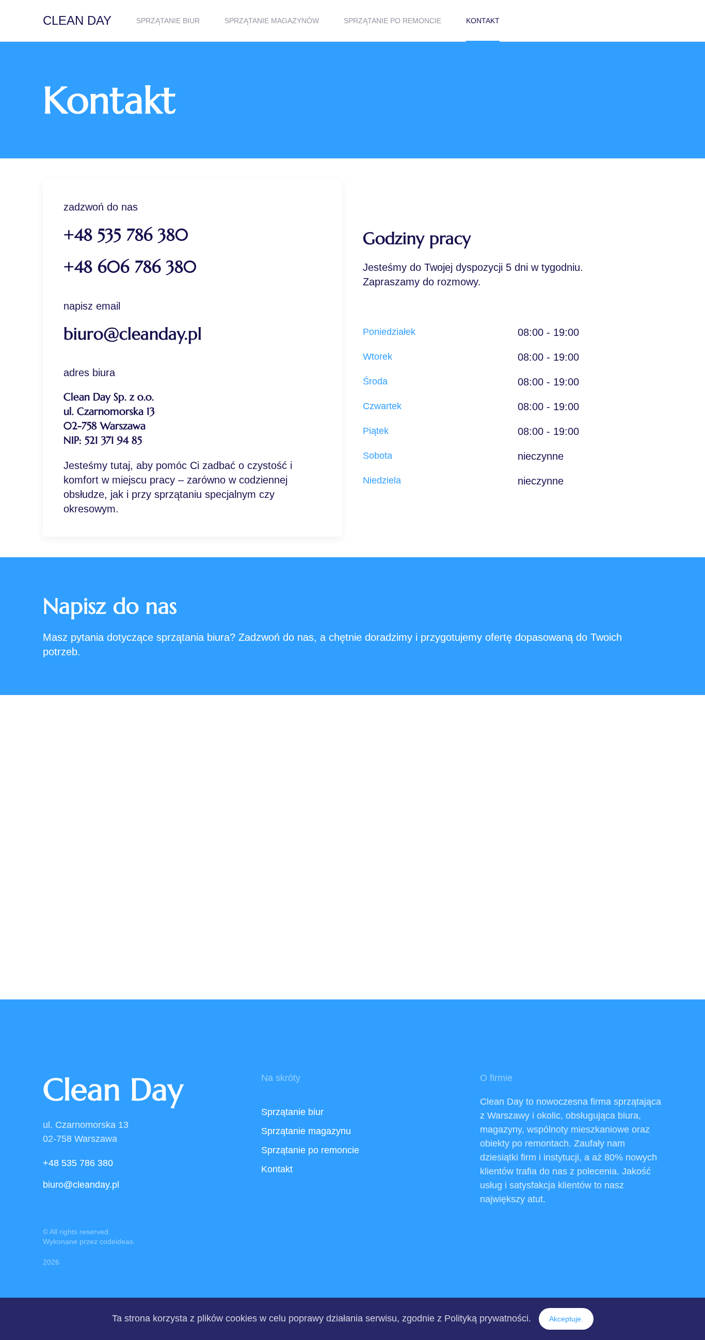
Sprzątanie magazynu (306, 1131)
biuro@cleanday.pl (132, 334)
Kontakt (483, 21)
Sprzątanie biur (168, 21)
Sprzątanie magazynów (272, 21)
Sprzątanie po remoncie (392, 21)
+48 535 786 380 (125, 234)
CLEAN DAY (77, 20)
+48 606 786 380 (130, 266)
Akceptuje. (566, 1319)
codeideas (116, 1241)
